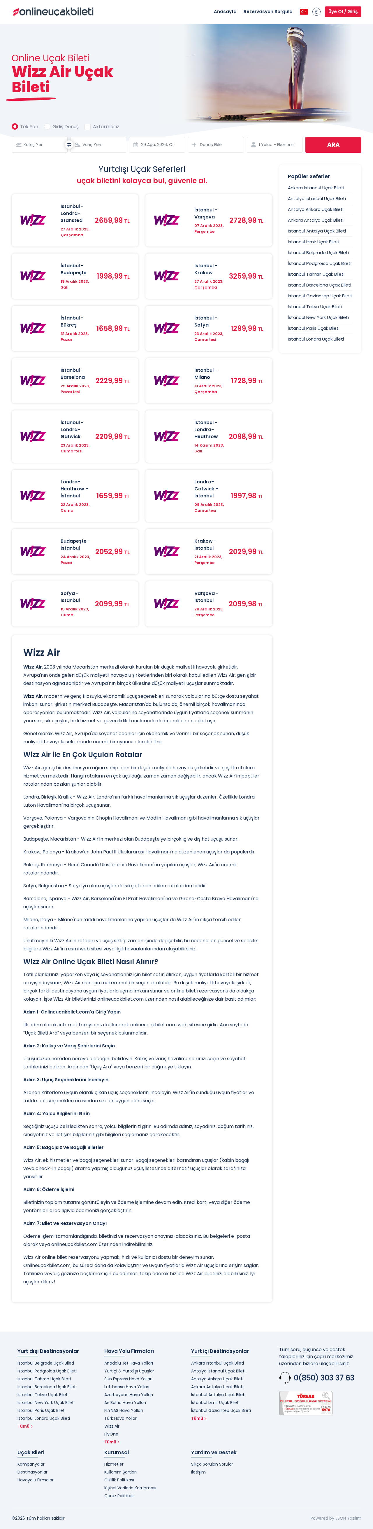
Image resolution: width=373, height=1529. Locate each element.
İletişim (198, 1472)
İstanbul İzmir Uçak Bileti (313, 242)
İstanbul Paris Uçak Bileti (313, 328)
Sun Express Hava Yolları (128, 1379)
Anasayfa (225, 11)
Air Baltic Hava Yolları (125, 1402)
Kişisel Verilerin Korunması (130, 1488)
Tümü (23, 1426)
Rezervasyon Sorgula (268, 11)
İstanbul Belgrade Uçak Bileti (318, 252)
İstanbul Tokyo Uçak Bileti (315, 306)
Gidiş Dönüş (65, 126)
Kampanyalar (31, 1464)
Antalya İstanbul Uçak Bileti (317, 198)
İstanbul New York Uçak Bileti (318, 317)
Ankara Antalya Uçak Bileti (316, 220)
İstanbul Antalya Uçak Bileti (317, 231)
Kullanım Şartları (120, 1472)
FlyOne (111, 1434)
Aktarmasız (106, 126)
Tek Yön (29, 126)
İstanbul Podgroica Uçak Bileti (319, 263)
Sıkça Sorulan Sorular (212, 1464)
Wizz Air (111, 1426)
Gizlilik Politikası (119, 1480)
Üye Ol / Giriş (343, 11)
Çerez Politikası (119, 1496)
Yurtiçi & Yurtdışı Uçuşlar (129, 1371)
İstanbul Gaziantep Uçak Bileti (320, 296)
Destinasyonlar (32, 1472)
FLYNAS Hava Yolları (123, 1410)
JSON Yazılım (348, 1518)
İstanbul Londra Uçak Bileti (316, 339)
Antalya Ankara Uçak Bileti (316, 209)
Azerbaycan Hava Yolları (128, 1395)
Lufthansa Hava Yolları (126, 1387)
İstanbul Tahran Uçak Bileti (316, 274)
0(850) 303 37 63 (324, 1378)
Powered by (322, 1518)
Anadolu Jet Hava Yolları (128, 1363)
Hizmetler (114, 1464)
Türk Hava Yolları (121, 1418)
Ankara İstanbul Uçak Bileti (316, 188)
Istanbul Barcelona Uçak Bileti (319, 285)
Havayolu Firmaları (35, 1480)
